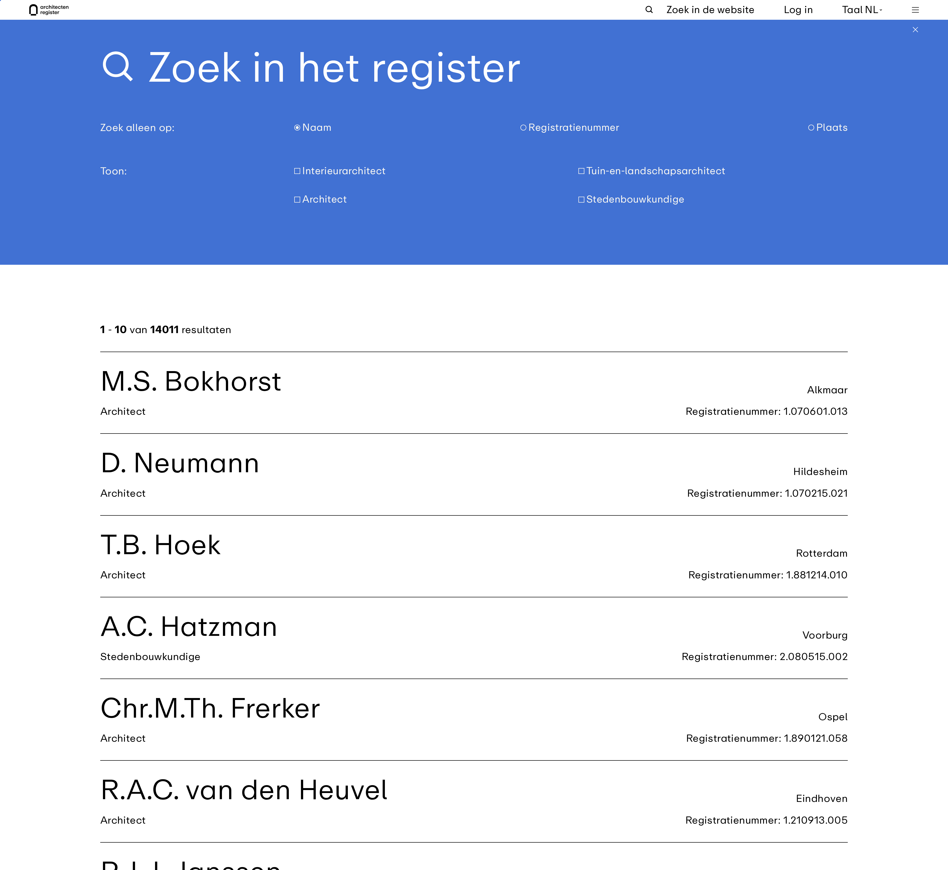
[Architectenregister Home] (49, 10)
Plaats (832, 127)
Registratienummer (573, 127)
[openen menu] (915, 9)
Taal (852, 10)
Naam (317, 127)
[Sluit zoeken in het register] (915, 29)
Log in (798, 10)
